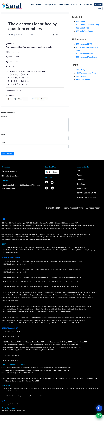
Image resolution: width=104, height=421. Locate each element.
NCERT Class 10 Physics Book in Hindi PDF (40, 347)
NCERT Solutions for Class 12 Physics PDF (67, 261)
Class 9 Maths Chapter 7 (43, 309)
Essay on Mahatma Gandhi (90, 388)
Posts (79, 175)
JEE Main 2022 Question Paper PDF (65, 223)
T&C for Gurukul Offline (86, 193)
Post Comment (7, 153)
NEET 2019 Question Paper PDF (34, 250)
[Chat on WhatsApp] (99, 415)
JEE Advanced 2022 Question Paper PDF (77, 234)
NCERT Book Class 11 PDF (11, 336)
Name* (3, 134)
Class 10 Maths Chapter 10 (10, 297)
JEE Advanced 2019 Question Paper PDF (70, 237)
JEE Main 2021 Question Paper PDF (13, 225)
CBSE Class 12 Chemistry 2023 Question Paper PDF (52, 370)
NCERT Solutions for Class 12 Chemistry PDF (16, 264)
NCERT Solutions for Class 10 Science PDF (67, 277)
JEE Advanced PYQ (84, 44)
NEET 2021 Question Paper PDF (75, 247)
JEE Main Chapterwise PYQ (87, 25)
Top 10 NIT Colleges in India (67, 228)
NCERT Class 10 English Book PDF (32, 342)
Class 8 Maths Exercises (80, 323)
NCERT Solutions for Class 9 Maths (13, 306)
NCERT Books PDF (10, 328)
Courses (80, 180)
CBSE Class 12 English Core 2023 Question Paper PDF (20, 367)
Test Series (64, 4)
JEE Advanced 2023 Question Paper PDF (49, 234)
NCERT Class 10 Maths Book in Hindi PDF (65, 344)
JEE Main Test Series (84, 31)
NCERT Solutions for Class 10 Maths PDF (38, 277)
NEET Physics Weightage (10, 252)
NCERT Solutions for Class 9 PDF (13, 282)
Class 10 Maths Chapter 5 (10, 295)
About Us (88, 4)
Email (3, 143)
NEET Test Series (83, 80)
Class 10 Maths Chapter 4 (88, 292)
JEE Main (5, 223)
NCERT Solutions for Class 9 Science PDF (65, 282)
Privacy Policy (82, 188)
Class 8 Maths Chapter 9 (77, 320)
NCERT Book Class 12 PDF (11, 331)
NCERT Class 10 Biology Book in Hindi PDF (40, 350)
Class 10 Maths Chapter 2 (52, 292)
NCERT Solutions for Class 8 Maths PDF (37, 286)
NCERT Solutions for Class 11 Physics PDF (67, 269)
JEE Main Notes (82, 28)
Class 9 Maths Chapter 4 (84, 306)
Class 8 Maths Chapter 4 (84, 318)
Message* (4, 116)
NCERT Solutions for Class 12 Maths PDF (38, 261)
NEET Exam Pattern (69, 250)
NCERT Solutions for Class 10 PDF (13, 277)
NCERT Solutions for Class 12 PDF (13, 261)
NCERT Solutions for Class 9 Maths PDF (37, 282)
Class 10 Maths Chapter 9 (80, 295)
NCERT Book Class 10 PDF (11, 342)
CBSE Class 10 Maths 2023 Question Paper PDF (17, 378)
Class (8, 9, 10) (50, 4)
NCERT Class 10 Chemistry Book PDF (67, 347)
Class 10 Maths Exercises (10, 300)
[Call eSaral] (99, 408)
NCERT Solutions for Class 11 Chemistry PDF (16, 272)
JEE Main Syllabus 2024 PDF (84, 225)
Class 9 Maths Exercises (63, 311)
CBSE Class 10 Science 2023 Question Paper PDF (50, 378)
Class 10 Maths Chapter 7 (45, 295)
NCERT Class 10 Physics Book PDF (13, 347)
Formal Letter (16, 396)
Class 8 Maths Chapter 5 (10, 320)
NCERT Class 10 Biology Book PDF (13, 350)
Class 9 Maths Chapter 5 (10, 309)
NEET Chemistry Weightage (86, 250)
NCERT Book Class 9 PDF (10, 355)
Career (80, 171)
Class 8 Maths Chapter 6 (26, 320)
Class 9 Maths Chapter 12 (45, 311)
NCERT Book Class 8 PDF (10, 360)
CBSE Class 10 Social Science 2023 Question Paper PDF (20, 381)
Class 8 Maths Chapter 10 (10, 323)
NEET (38, 4)
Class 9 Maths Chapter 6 (26, 309)
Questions (81, 184)
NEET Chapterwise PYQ (86, 73)
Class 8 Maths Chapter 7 (43, 320)
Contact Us (76, 4)
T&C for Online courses (86, 197)
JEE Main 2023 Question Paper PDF (41, 223)
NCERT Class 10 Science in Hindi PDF (14, 344)
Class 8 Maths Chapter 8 (60, 320)
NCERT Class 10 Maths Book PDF (39, 344)
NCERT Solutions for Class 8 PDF (13, 286)
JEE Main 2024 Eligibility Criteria (30, 228)
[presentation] (46, 47)
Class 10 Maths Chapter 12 (47, 297)
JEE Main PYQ (82, 21)
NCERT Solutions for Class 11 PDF (13, 269)
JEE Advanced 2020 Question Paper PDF (42, 237)
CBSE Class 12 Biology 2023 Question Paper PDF (18, 372)
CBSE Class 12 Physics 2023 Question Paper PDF (18, 370)
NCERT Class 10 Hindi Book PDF (55, 342)
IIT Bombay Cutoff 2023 (49, 228)
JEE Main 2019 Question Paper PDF (62, 225)
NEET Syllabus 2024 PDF (54, 250)
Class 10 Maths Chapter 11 (29, 297)
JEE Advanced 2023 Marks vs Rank (13, 239)
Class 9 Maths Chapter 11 (27, 311)
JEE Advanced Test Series (86, 57)
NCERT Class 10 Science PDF (77, 342)
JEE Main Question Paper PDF (19, 223)
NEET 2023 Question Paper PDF (31, 247)
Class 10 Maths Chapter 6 (27, 295)
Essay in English (7, 388)
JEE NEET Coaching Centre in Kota (13, 410)
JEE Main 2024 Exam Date (10, 228)
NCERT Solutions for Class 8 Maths (13, 318)
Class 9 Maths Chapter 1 (34, 306)
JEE (32, 4)
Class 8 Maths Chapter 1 (34, 318)
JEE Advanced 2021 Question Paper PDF (15, 237)
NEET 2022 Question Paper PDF (53, 247)
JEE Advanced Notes (84, 54)
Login (99, 8)
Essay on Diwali (18, 388)
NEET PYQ (80, 70)
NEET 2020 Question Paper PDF (12, 250)
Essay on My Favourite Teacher (34, 388)
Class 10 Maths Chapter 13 (66, 297)
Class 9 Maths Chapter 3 (67, 306)
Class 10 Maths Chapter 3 (70, 292)
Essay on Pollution (74, 388)
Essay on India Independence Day (56, 388)
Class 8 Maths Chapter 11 (27, 323)
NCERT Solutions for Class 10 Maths (14, 292)
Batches (98, 4)
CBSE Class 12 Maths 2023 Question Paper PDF (54, 367)
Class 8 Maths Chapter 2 (50, 318)
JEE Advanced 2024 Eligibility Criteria (38, 239)
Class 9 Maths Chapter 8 (60, 309)
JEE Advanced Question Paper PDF (23, 234)
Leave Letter (25, 396)
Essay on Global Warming (10, 391)
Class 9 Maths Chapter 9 (77, 309)
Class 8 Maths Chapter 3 (67, 318)
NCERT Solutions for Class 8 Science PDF (65, 286)
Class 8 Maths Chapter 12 (45, 323)
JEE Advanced (6, 234)
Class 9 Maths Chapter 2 (50, 306)
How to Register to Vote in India (12, 404)
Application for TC (36, 396)
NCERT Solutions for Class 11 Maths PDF (38, 269)
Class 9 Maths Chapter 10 (10, 311)
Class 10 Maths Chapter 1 (34, 292)
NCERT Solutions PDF (11, 258)
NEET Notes (81, 76)
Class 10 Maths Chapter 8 (63, 295)
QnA (3, 401)
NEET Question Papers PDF (11, 247)
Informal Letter (6, 396)
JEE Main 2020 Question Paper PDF (38, 225)
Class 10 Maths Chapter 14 (84, 297)
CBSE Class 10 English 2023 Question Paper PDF (84, 378)
